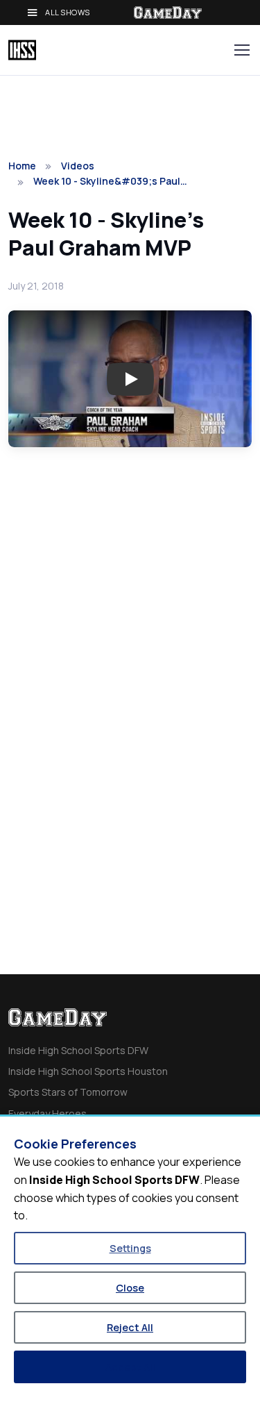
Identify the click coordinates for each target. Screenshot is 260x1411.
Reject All (130, 1327)
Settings (130, 1248)
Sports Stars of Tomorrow (68, 1092)
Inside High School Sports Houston (88, 1071)
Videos (77, 165)
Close (130, 1287)
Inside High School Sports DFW (78, 1050)
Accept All (130, 1367)
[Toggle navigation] (241, 49)
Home (22, 165)
